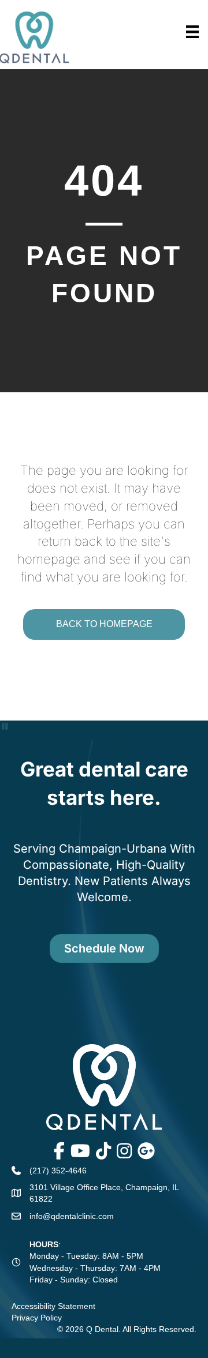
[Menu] (192, 31)
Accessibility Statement (53, 1306)
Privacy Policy (37, 1317)
